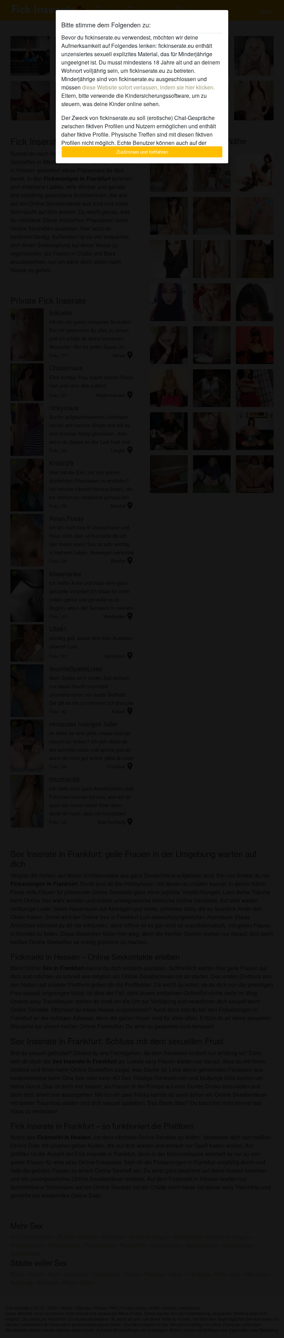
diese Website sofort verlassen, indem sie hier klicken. (148, 87)
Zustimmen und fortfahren (142, 151)
